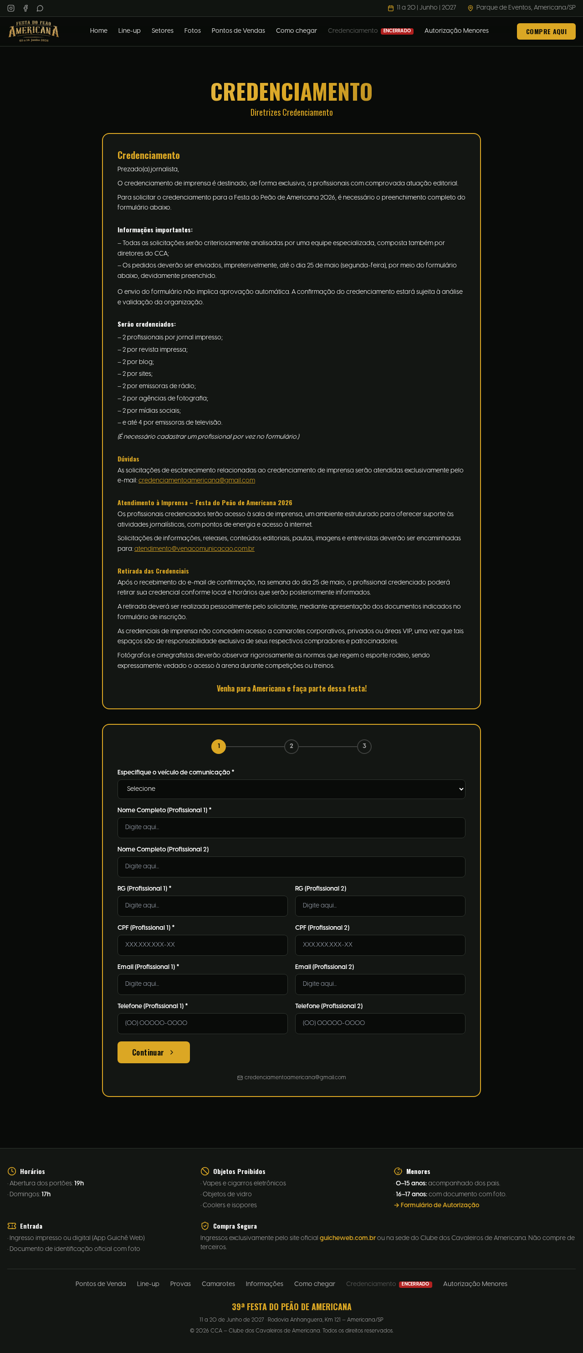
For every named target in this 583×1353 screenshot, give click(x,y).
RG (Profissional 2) (320, 889)
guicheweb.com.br (348, 1238)
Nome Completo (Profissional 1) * (165, 810)
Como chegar (296, 31)
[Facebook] (25, 8)
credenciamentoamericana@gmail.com (196, 480)
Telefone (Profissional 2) (329, 1006)
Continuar (148, 1052)
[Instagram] (11, 8)
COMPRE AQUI (546, 31)
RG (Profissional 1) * (145, 889)
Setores (163, 31)
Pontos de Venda (101, 1284)
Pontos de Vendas (238, 31)
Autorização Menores (456, 31)
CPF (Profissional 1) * (146, 928)
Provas (180, 1284)
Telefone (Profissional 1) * (153, 1006)
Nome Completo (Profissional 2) (163, 849)
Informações (264, 1284)
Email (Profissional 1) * (148, 967)
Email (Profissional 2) (324, 967)
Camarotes (218, 1284)
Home (98, 31)
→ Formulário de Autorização (436, 1205)
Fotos (192, 31)
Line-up (129, 31)
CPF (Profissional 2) (322, 928)
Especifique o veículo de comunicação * (176, 772)
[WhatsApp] (40, 8)
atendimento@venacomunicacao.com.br (194, 549)
